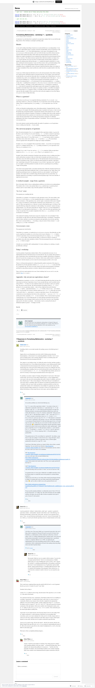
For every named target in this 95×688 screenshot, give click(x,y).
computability (68, 36)
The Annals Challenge (69, 66)
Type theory (68, 59)
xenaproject (29, 36)
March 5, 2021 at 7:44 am (30, 399)
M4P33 (67, 48)
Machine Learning (69, 49)
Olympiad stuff (68, 53)
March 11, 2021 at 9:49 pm (25, 581)
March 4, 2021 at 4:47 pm (25, 346)
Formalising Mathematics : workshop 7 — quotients (34, 35)
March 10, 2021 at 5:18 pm (33, 555)
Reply (24, 393)
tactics (67, 57)
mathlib (67, 51)
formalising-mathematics (55, 330)
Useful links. (53, 26)
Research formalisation (70, 54)
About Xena (22, 26)
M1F (39, 330)
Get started (58, 1)
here (22, 273)
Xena (17, 8)
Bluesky (48, 26)
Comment (56, 676)
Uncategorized (68, 61)
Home (17, 26)
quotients (18, 331)
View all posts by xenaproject (31, 326)
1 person (31, 548)
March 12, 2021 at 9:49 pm (29, 640)
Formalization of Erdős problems (71, 76)
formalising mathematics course (31, 330)
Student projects (29, 26)
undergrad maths (43, 330)
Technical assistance (69, 58)
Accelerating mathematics (70, 73)
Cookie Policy (24, 685)
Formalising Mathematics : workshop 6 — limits (25, 30)
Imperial (67, 41)
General (67, 39)
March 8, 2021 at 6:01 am (25, 508)
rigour (67, 56)
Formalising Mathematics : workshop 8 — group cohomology (53, 31)
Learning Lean (68, 42)
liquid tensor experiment (70, 43)
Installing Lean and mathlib (39, 26)
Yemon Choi (23, 344)
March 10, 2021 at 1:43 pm (30, 528)
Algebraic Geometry (69, 34)
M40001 (67, 47)
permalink (27, 331)
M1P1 (67, 46)
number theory (68, 52)
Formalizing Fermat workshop (71, 71)
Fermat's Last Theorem (70, 37)
